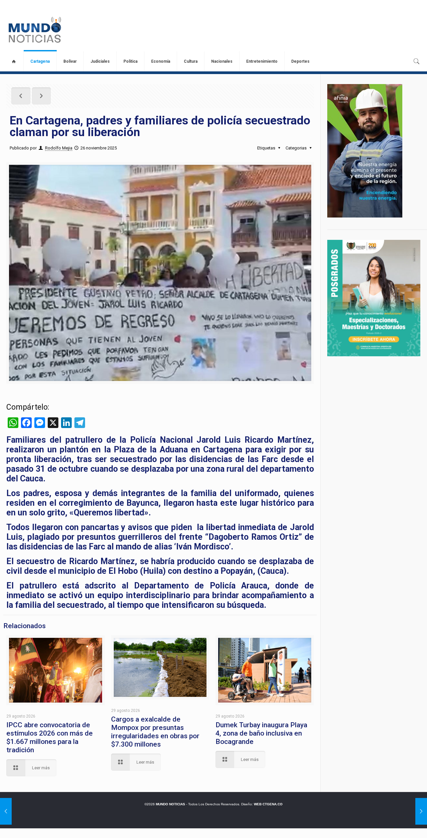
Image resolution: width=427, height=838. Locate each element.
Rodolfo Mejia (58, 147)
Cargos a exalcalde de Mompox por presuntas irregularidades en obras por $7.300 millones (155, 731)
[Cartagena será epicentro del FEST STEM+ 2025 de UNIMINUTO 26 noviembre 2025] (421, 811)
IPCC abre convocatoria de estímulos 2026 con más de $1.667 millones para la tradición (49, 737)
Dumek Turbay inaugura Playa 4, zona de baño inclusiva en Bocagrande (261, 733)
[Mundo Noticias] (34, 29)
